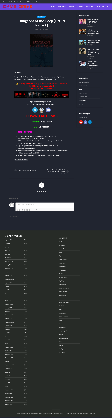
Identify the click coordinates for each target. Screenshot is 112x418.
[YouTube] (81, 122)
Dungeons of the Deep (21, 159)
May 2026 (7, 250)
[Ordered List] (27, 210)
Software (80, 6)
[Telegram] (90, 122)
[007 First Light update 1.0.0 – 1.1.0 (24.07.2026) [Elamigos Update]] (82, 51)
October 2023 (8, 361)
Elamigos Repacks (63, 274)
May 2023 (7, 379)
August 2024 (8, 325)
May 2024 (7, 336)
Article (60, 252)
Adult (98, 6)
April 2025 (7, 297)
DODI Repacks (62, 270)
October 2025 (8, 275)
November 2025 (9, 272)
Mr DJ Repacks (62, 313)
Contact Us (16, 1)
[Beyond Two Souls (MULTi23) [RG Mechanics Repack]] (82, 63)
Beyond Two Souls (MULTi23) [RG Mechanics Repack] (93, 63)
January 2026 (8, 265)
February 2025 (9, 304)
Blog (60, 256)
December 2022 (9, 397)
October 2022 (8, 404)
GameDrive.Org (26, 413)
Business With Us (34, 1)
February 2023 (9, 390)
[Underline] (22, 210)
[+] (42, 210)
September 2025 (9, 279)
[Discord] (85, 122)
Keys (60, 299)
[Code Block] (34, 210)
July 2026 (7, 243)
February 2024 (9, 347)
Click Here (46, 121)
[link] (41, 94)
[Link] (37, 210)
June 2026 (7, 247)
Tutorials (61, 345)
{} (39, 210)
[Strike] (24, 210)
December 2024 (9, 311)
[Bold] (17, 210)
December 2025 (9, 268)
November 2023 (9, 358)
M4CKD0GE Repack (64, 302)
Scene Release (62, 6)
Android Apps (62, 249)
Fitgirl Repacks (41, 16)
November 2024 (9, 315)
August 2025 (8, 283)
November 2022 (9, 400)
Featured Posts (62, 277)
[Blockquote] (32, 210)
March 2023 (8, 386)
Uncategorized (62, 349)
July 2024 (7, 329)
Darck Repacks (62, 266)
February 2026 (9, 261)
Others (60, 320)
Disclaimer (11, 1)
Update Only (90, 6)
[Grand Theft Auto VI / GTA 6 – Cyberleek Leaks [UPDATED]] (82, 21)
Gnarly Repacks (63, 291)
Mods (60, 309)
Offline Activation (63, 316)
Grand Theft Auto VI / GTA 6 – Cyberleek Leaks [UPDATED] (93, 21)
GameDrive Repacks (64, 288)
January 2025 (8, 308)
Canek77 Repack (63, 259)
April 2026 (7, 254)
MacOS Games (62, 306)
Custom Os (62, 263)
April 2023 (7, 383)
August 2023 (8, 368)
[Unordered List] (29, 210)
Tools (60, 341)
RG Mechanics (62, 324)
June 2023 (7, 375)
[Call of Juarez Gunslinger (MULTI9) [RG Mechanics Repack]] (82, 31)
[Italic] (19, 210)
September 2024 (9, 322)
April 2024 (7, 340)
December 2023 (9, 354)
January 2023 (8, 393)
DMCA (28, 1)
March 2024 (8, 343)
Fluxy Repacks (62, 284)
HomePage (5, 1)
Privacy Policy (23, 1)
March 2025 (8, 300)
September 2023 (9, 365)
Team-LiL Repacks (63, 338)
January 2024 (8, 350)
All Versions (62, 245)
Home (53, 6)
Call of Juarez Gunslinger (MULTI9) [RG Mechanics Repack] (94, 31)
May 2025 (7, 293)
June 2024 (7, 333)
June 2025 (7, 290)
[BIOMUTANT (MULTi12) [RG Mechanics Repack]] (82, 42)
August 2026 (8, 240)
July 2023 (7, 372)
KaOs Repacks (62, 295)
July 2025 (7, 286)
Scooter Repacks (63, 331)
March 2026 (8, 258)
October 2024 (8, 318)
